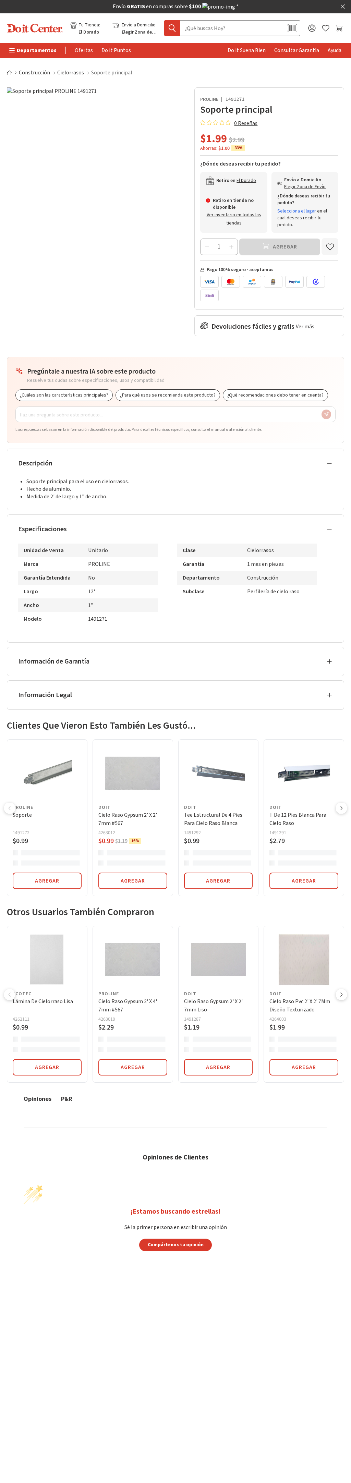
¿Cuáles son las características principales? (64, 395)
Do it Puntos (116, 50)
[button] (9, 809)
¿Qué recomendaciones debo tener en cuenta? (275, 395)
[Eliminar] (207, 247)
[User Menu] (312, 28)
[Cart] (340, 28)
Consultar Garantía (296, 50)
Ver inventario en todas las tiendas (234, 219)
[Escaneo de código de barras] (292, 28)
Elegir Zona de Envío (139, 32)
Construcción (34, 72)
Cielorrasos (70, 72)
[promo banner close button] (342, 6)
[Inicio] (12, 72)
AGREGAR (47, 881)
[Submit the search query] (172, 28)
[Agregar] (231, 247)
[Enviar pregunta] (326, 414)
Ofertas (84, 50)
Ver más (305, 326)
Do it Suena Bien (247, 50)
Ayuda (334, 50)
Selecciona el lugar (296, 211)
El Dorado (88, 32)
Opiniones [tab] (37, 1099)
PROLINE (209, 99)
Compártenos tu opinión (176, 1244)
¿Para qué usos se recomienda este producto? (168, 395)
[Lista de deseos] (325, 28)
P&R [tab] (66, 1099)
